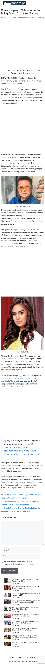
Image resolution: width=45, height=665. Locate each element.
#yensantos (9, 447)
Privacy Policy (29, 657)
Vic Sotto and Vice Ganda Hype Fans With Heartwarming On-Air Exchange (25, 622)
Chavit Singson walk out (27, 495)
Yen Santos (23, 498)
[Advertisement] (22, 45)
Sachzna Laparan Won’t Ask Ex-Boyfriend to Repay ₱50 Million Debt (26, 608)
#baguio (14, 454)
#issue (7, 454)
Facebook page (10, 488)
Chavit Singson (10, 495)
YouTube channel (28, 488)
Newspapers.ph (11, 485)
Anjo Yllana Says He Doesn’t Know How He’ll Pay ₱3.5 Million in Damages (26, 615)
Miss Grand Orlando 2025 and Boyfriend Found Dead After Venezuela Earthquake (24, 636)
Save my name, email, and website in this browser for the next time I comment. (20, 562)
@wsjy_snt (9, 440)
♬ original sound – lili (29, 454)
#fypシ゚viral (30, 451)
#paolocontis (22, 447)
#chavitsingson (11, 451)
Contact (19, 657)
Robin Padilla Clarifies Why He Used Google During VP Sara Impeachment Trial (26, 601)
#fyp (21, 451)
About (12, 657)
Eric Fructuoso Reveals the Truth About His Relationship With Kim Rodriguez (25, 629)
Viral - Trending (37, 18)
